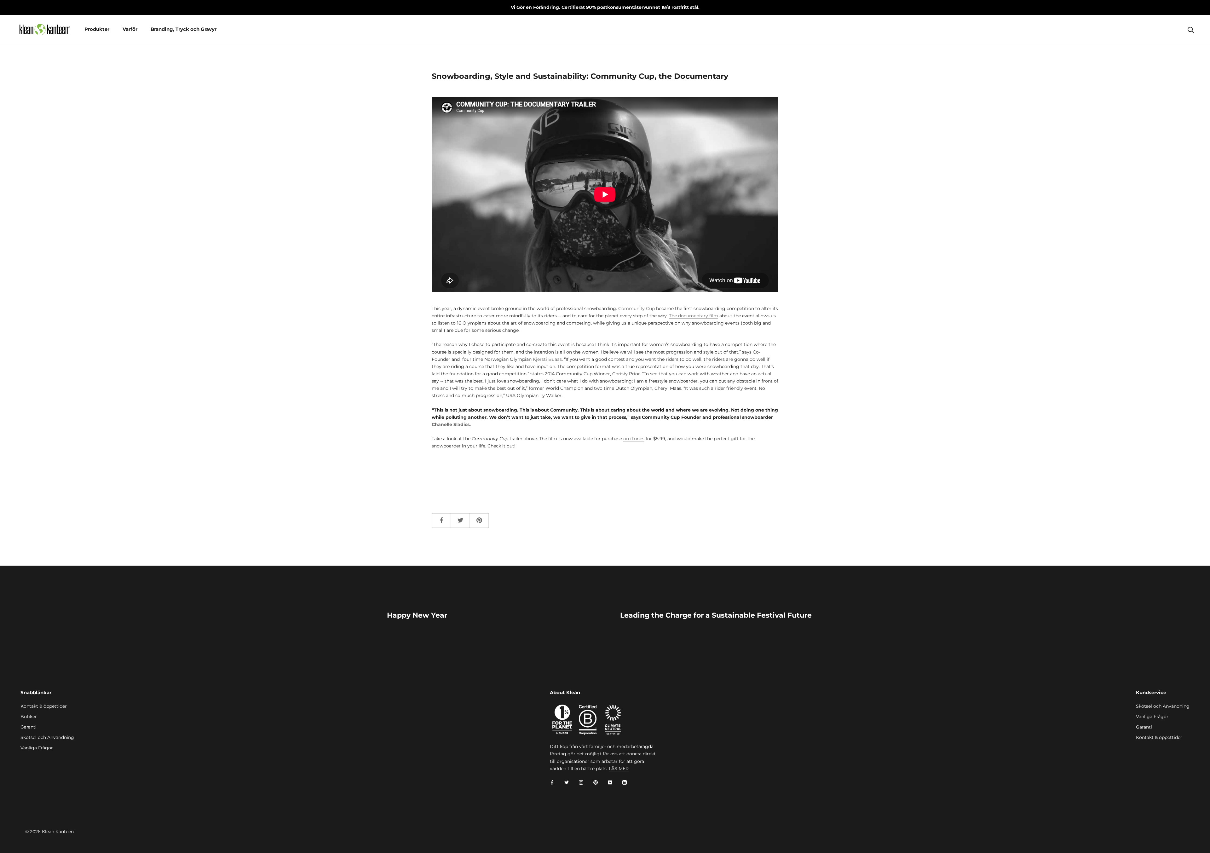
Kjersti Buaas (547, 359)
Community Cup (636, 308)
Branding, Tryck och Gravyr (183, 29)
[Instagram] (581, 782)
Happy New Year (417, 615)
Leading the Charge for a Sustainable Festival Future (716, 615)
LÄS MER (619, 768)
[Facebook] (552, 782)
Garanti (28, 727)
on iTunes (633, 438)
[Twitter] (566, 782)
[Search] (1191, 29)
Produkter (96, 29)
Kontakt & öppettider (43, 706)
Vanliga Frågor (36, 748)
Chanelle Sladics (451, 424)
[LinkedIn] (624, 782)
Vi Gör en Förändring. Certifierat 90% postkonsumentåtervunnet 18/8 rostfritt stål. (605, 7)
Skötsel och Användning (47, 737)
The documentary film (693, 316)
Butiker (28, 716)
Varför (130, 29)
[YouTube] (610, 782)
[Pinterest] (595, 782)
